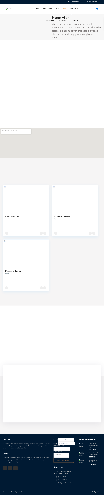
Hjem (38, 9)
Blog (58, 9)
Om (64, 9)
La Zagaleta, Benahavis (93, 461)
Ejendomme (47, 9)
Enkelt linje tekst (59, 445)
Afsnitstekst (58, 451)
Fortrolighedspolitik (93, 492)
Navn (56, 440)
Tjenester (62, 20)
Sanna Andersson (62, 216)
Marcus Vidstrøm (13, 271)
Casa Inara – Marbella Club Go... (93, 445)
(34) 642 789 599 (61, 477)
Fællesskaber (50, 20)
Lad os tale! (63, 460)
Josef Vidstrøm (12, 216)
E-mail (56, 443)
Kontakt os (74, 9)
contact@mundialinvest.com (65, 483)
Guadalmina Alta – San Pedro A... (94, 454)
